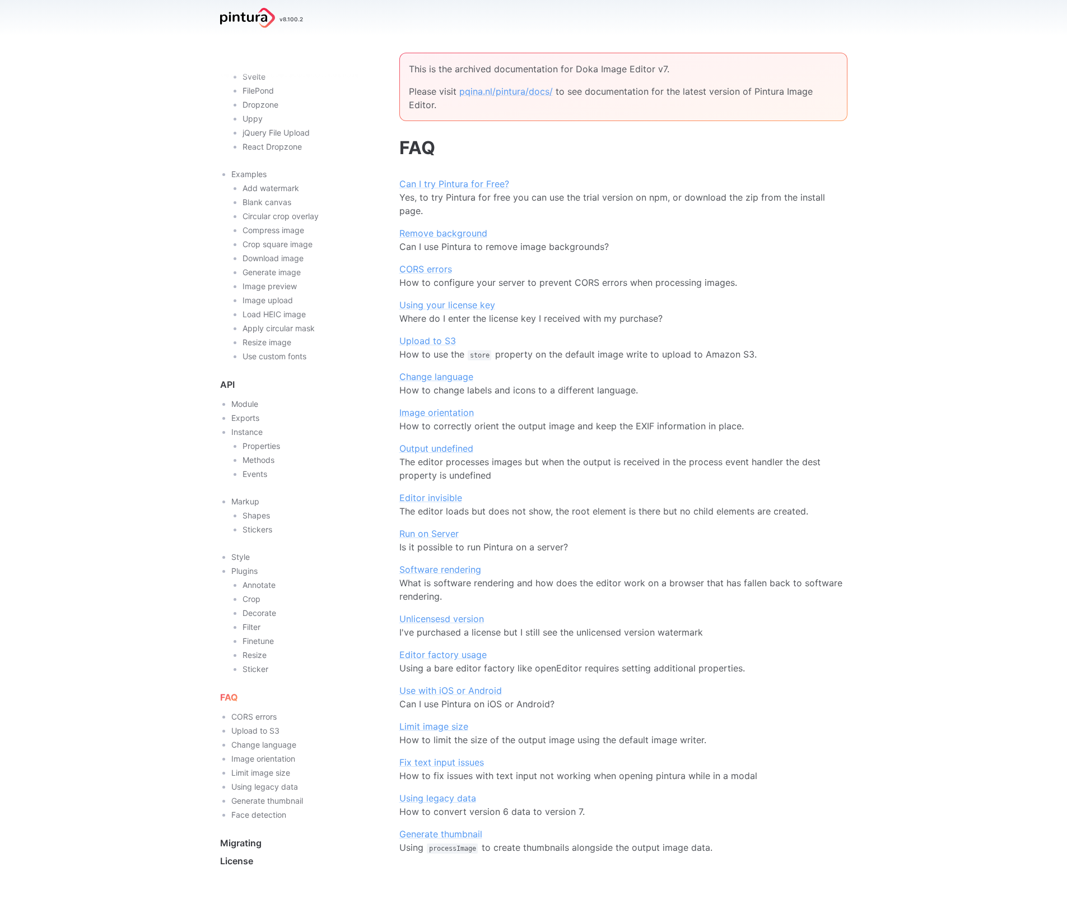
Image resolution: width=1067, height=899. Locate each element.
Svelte (254, 76)
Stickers (257, 529)
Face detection (258, 814)
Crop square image (278, 244)
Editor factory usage (443, 654)
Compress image (273, 230)
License (236, 860)
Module (244, 404)
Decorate (259, 613)
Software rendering (440, 569)
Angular (257, 48)
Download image (273, 258)
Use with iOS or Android (450, 690)
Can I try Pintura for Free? (454, 183)
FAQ (229, 697)
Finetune (258, 641)
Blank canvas (267, 202)
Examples (249, 174)
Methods (258, 460)
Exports (245, 418)
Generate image (272, 272)
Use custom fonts (274, 356)
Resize (255, 655)
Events (255, 474)
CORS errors (254, 716)
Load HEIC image (274, 314)
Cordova (258, 62)
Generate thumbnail (267, 800)
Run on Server (429, 533)
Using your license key (447, 305)
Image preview (270, 286)
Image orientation (263, 758)
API (227, 384)
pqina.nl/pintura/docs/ (506, 91)
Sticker (255, 669)
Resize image (267, 342)
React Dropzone (272, 146)
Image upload (268, 300)
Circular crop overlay (281, 216)
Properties (261, 446)
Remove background (443, 233)
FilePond (258, 90)
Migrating (241, 843)
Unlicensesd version (441, 618)
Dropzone (260, 104)
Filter (251, 627)
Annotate (259, 585)
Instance (247, 432)
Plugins (244, 571)
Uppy (253, 118)
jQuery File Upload (276, 132)
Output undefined (436, 448)
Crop (251, 599)
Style (240, 557)
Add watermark (271, 188)
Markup (245, 501)
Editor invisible (430, 497)
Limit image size (260, 772)
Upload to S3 (255, 730)
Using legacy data (264, 786)
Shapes (256, 515)
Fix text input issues (441, 762)
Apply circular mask (279, 328)
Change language (263, 744)
